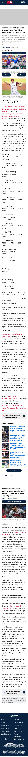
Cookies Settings (19, 739)
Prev (6, 75)
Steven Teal (6, 498)
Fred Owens (6, 47)
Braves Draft (9, 475)
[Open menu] (2, 2)
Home (3, 475)
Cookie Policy (18, 731)
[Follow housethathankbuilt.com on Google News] (24, 416)
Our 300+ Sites (18, 722)
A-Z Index (4, 739)
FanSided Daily (18, 725)
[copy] (11, 50)
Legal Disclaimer (6, 734)
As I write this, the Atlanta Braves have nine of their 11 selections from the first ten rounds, (14, 109)
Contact (3, 722)
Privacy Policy (18, 728)
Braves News (9, 707)
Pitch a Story (5, 728)
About (3, 719)
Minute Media (10, 743)
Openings (17, 719)
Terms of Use (5, 731)
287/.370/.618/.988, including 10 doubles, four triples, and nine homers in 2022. (14, 408)
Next (21, 75)
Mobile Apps (5, 725)
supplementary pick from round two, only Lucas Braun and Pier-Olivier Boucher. (13, 116)
